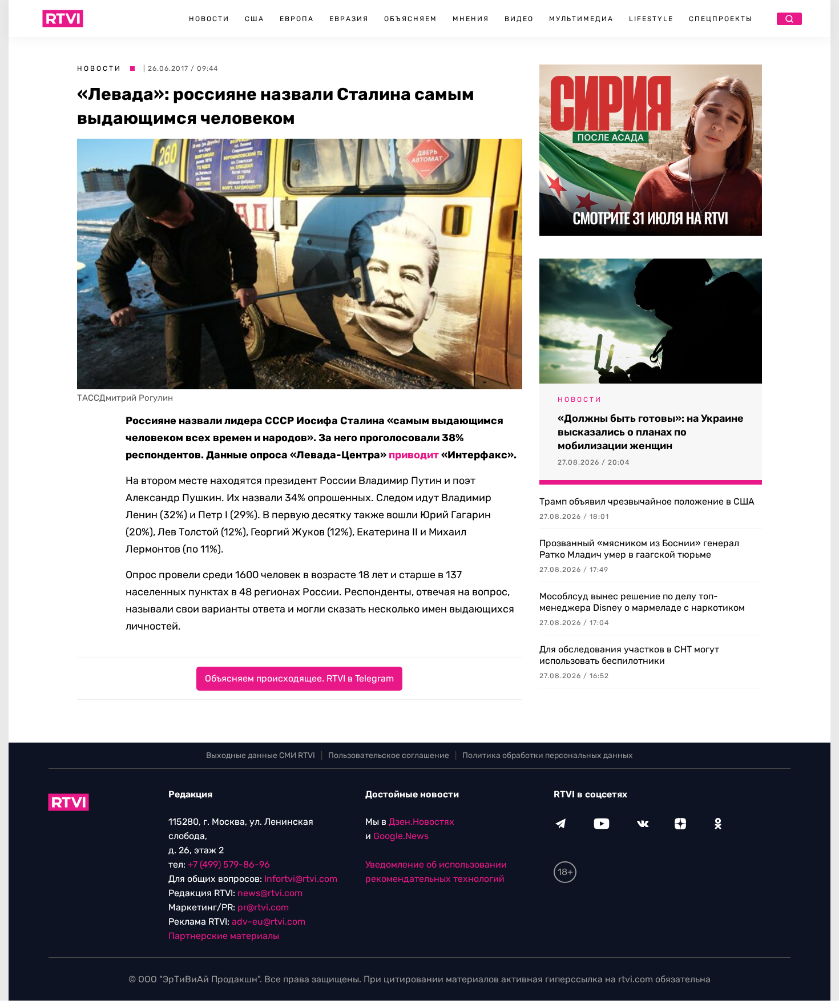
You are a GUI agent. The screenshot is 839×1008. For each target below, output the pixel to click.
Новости (209, 19)
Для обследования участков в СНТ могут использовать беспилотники (629, 655)
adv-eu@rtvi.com (268, 921)
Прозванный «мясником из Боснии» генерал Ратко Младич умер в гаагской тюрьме (639, 549)
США (254, 19)
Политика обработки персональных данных (547, 755)
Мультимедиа (581, 19)
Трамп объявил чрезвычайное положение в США (647, 501)
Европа (297, 19)
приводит (414, 455)
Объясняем (410, 19)
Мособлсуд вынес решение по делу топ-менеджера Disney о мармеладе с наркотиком (642, 602)
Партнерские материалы (223, 935)
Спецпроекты (721, 19)
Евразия (349, 19)
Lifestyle (651, 19)
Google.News (401, 835)
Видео (519, 19)
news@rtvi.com (269, 893)
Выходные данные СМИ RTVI (260, 755)
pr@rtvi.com (263, 907)
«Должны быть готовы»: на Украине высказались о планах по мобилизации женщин (651, 432)
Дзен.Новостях (421, 821)
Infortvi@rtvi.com (300, 878)
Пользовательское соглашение (388, 755)
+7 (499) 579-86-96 (229, 864)
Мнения (471, 19)
